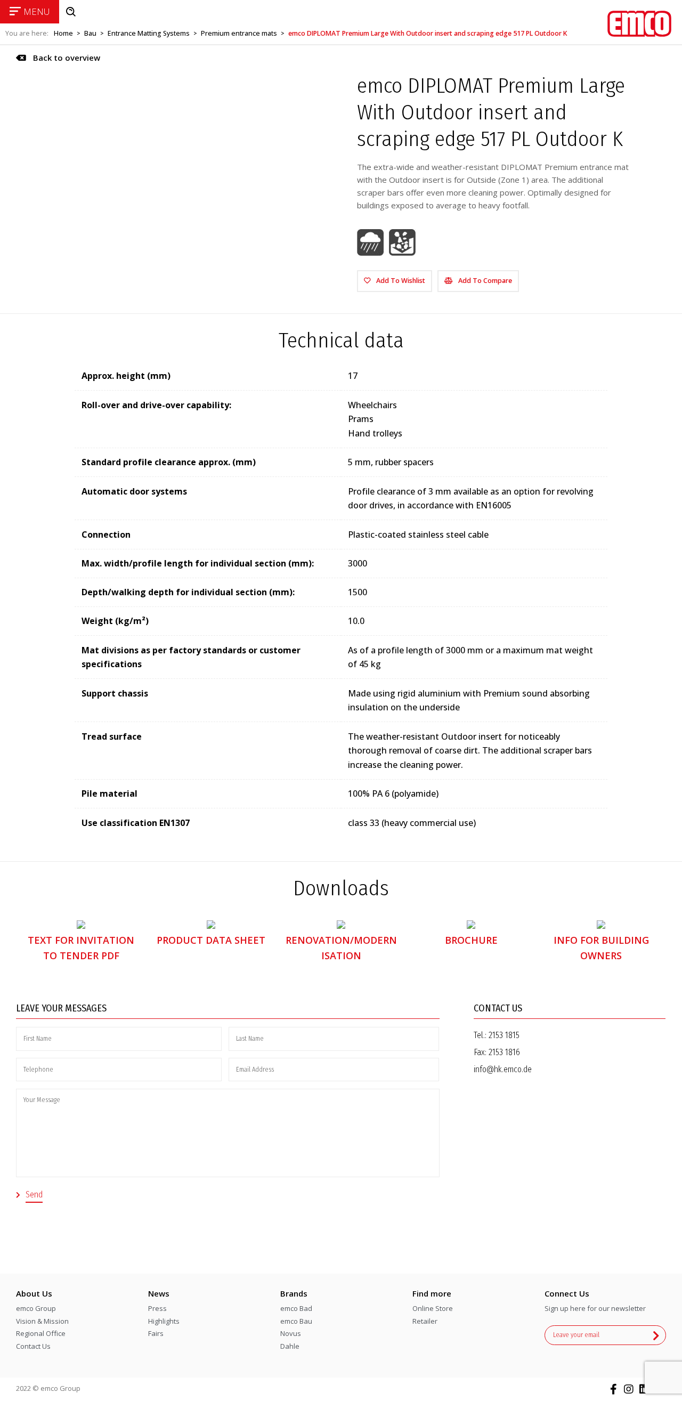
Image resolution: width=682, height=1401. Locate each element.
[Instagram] (628, 1389)
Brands (293, 1293)
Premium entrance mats (239, 33)
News (158, 1293)
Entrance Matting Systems (149, 33)
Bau (90, 33)
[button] (58, 58)
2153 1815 (504, 1035)
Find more (431, 1293)
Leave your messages (61, 1008)
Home (63, 33)
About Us (34, 1293)
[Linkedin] (644, 1389)
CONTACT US (498, 1008)
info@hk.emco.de (503, 1069)
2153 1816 (504, 1052)
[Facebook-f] (613, 1389)
